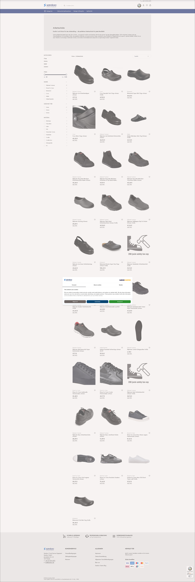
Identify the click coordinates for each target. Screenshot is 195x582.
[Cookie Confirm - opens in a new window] (125, 280)
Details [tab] (121, 285)
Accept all (119, 301)
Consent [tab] (74, 285)
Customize (97, 301)
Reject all (75, 301)
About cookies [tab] (97, 285)
